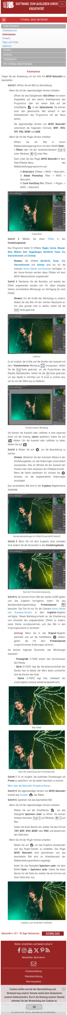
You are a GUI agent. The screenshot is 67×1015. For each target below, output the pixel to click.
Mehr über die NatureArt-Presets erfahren (29, 785)
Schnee (32, 255)
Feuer (57, 252)
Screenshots (9, 59)
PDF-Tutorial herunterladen (17, 64)
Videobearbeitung (33, 976)
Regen (45, 248)
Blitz (10, 252)
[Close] (63, 989)
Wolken (17, 252)
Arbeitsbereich (9, 30)
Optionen (6, 46)
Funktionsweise (11, 26)
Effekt (51, 239)
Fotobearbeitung (33, 971)
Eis (63, 252)
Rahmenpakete (33, 981)
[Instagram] (24, 950)
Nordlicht (48, 252)
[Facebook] (19, 950)
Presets (6, 38)
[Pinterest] (42, 950)
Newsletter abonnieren (33, 957)
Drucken (24, 795)
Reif (25, 252)
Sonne (53, 248)
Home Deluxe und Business (37, 268)
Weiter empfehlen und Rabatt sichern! (33, 944)
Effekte (7, 50)
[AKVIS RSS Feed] (47, 950)
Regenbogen (35, 252)
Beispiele (7, 54)
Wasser (61, 248)
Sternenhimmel (15, 255)
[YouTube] (30, 950)
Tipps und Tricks (10, 42)
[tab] (33, 26)
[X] (36, 950)
